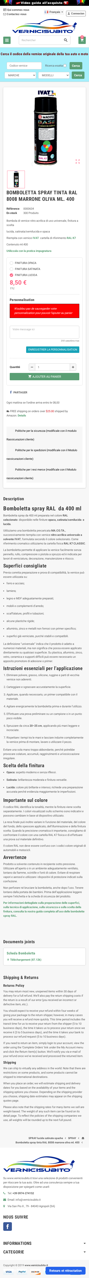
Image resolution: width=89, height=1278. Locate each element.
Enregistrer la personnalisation (52, 349)
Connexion (75, 13)
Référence (12, 208)
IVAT (36, 238)
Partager (20, 392)
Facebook (7, 1226)
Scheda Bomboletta (21, 953)
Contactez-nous (16, 14)
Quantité (15, 367)
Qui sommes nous (17, 9)
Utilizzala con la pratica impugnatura (28, 250)
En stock (11, 213)
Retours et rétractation (65, 1271)
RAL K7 (71, 238)
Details (22, 415)
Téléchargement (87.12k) (24, 959)
